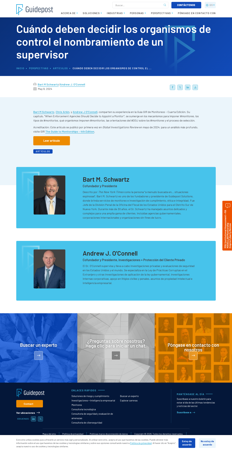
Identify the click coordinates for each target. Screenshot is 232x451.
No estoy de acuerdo (207, 443)
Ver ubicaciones (25, 412)
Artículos (60, 68)
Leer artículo (51, 140)
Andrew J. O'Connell (72, 84)
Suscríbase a (184, 412)
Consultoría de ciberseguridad (86, 422)
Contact (28, 403)
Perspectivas (38, 68)
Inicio (20, 68)
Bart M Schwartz (48, 84)
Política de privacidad (72, 434)
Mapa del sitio (49, 434)
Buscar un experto (129, 396)
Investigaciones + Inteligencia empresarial (93, 400)
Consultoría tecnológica (83, 409)
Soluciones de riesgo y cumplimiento (90, 396)
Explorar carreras (129, 400)
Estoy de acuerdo (187, 443)
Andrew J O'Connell (85, 112)
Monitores (76, 404)
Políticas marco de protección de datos (109, 434)
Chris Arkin (62, 112)
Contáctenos (186, 4)
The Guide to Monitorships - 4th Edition (69, 131)
